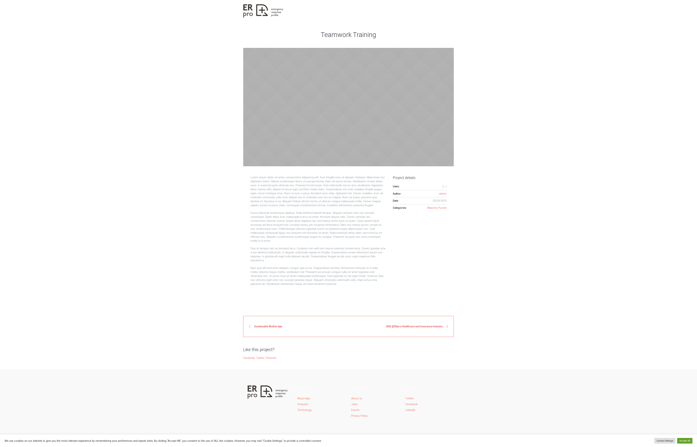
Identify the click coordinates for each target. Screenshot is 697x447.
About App (303, 398)
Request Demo (439, 10)
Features (302, 404)
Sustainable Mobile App (268, 326)
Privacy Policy (359, 415)
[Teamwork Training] (348, 107)
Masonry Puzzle (437, 207)
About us (356, 398)
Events (355, 410)
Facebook (249, 358)
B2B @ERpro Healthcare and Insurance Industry (414, 326)
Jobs (354, 404)
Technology (304, 410)
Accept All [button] (684, 440)
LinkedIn (410, 410)
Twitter (260, 358)
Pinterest (271, 358)
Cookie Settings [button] (665, 440)
